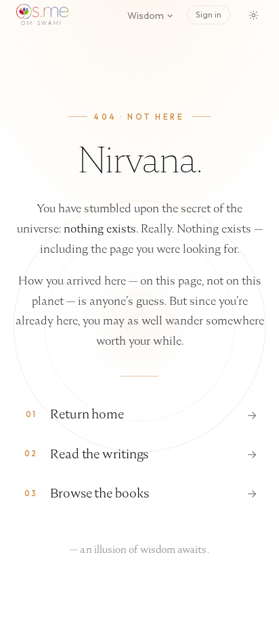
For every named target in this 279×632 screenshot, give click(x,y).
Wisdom (145, 15)
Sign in (208, 14)
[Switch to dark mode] (253, 14)
